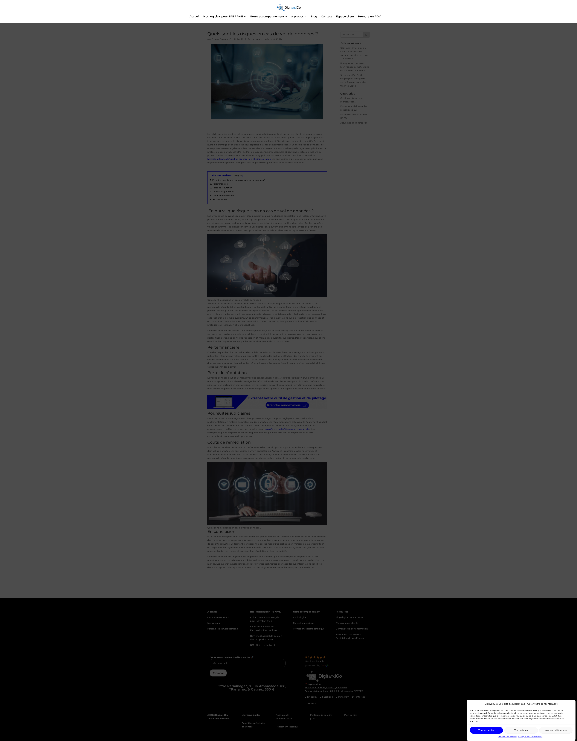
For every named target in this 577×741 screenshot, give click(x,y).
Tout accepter (486, 730)
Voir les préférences (556, 730)
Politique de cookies (507, 737)
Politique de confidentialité (530, 737)
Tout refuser (521, 730)
